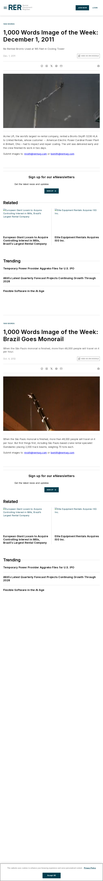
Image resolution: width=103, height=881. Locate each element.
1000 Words (9, 24)
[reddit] (56, 66)
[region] (51, 872)
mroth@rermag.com (35, 153)
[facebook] (42, 66)
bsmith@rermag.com (62, 153)
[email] (61, 66)
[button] (5, 8)
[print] (98, 66)
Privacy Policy (90, 868)
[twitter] (51, 66)
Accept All (51, 875)
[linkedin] (46, 66)
